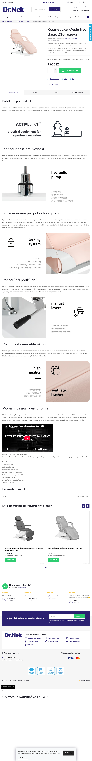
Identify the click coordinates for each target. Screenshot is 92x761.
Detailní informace (74, 53)
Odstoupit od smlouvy (7, 687)
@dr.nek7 (30, 644)
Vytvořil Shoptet (85, 680)
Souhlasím (68, 753)
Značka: (53, 84)
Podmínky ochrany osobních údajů (13, 660)
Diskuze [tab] (57, 92)
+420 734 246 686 (53, 638)
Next (87, 506)
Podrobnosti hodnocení (71, 38)
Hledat (54, 9)
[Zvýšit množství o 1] (55, 69)
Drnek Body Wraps (74, 641)
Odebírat (79, 616)
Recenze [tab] (35, 92)
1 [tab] (45, 567)
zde (58, 754)
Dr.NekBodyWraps (32, 641)
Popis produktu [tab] (13, 92)
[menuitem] (10, 17)
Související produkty (78, 92)
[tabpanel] (24, 537)
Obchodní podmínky (7, 2)
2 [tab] (46, 567)
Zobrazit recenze (22, 587)
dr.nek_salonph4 (53, 641)
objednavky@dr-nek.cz (34, 638)
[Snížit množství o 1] (55, 72)
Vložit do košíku (71, 71)
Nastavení (23, 758)
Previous (83, 506)
